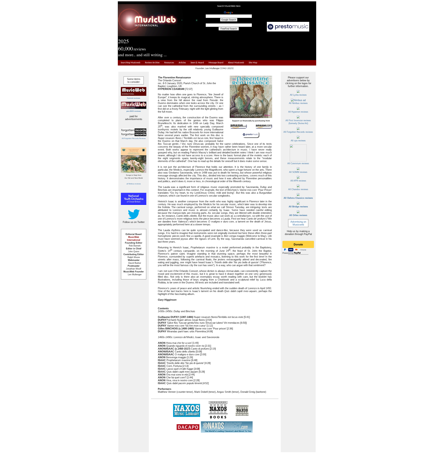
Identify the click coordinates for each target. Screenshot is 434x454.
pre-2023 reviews (133, 111)
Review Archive (152, 62)
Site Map (253, 62)
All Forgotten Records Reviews (134, 138)
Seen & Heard (197, 62)
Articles (182, 62)
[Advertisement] (257, 46)
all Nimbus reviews (133, 184)
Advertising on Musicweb (298, 223)
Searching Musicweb (130, 62)
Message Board (216, 62)
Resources (169, 62)
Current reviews (133, 98)
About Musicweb (236, 62)
